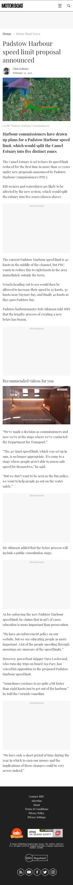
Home (7, 34)
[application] (36, 405)
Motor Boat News (28, 34)
